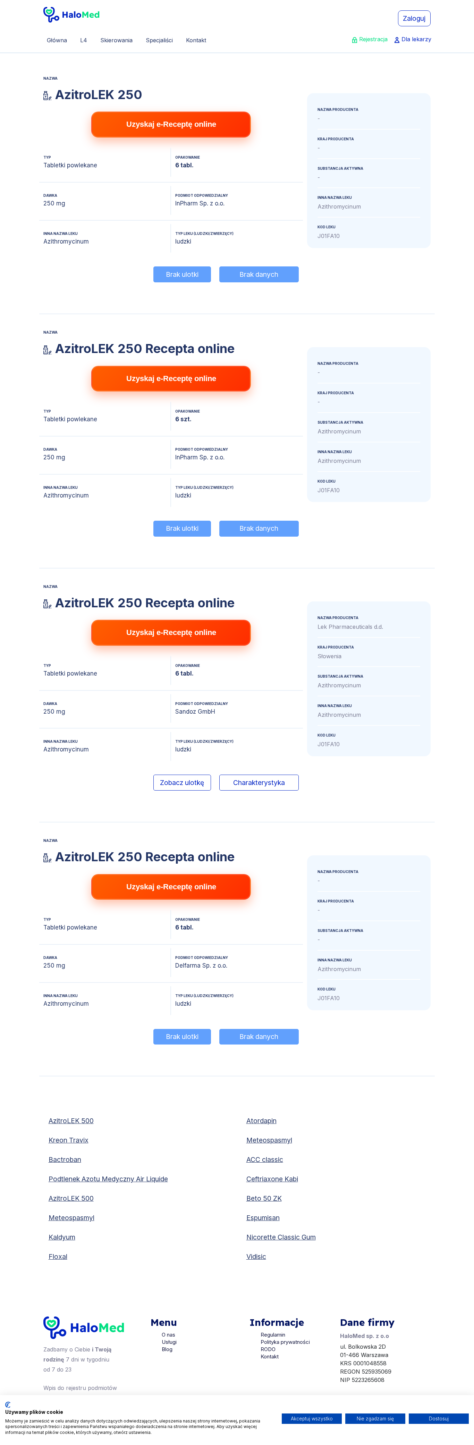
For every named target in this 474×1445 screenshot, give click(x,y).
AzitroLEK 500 (71, 1121)
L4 (83, 40)
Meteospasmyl (269, 1140)
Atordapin (261, 1121)
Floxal (58, 1256)
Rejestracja (373, 39)
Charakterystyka (259, 782)
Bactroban (65, 1159)
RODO (268, 1349)
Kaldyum (62, 1237)
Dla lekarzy (416, 39)
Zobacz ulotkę (182, 782)
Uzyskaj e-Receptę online (171, 124)
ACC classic (264, 1159)
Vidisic (256, 1256)
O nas (168, 1334)
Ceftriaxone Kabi (272, 1179)
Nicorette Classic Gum (281, 1237)
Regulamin (273, 1334)
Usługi (169, 1342)
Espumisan (263, 1218)
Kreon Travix (68, 1140)
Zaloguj (414, 18)
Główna (57, 40)
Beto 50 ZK (264, 1198)
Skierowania (116, 40)
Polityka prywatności (285, 1342)
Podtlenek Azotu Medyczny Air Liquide (108, 1179)
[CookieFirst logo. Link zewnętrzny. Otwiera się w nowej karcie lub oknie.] (7, 1405)
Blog (167, 1349)
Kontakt (196, 40)
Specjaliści (159, 40)
